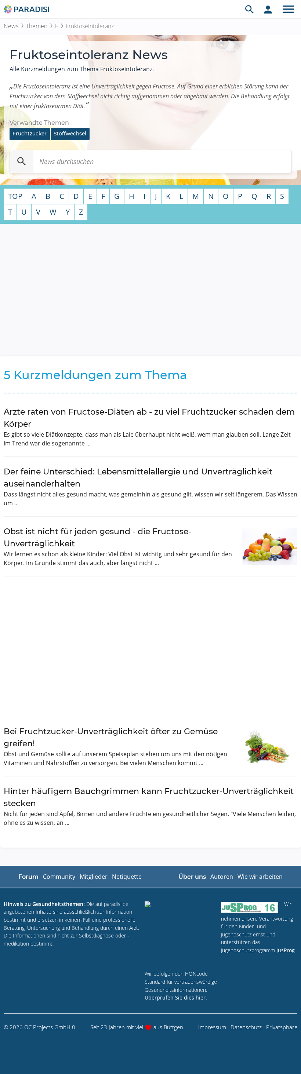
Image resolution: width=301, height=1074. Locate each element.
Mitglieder (94, 877)
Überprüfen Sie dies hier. (176, 997)
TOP (15, 196)
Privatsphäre (281, 1027)
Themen (36, 26)
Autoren (221, 877)
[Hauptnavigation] (288, 9)
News (11, 26)
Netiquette (127, 877)
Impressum (212, 1027)
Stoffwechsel (70, 133)
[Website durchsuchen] (249, 9)
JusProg (285, 950)
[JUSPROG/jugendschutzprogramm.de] (249, 907)
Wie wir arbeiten (260, 877)
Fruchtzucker (29, 133)
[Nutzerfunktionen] (268, 9)
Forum (28, 876)
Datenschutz (246, 1027)
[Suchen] (21, 161)
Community (59, 877)
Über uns (192, 876)
